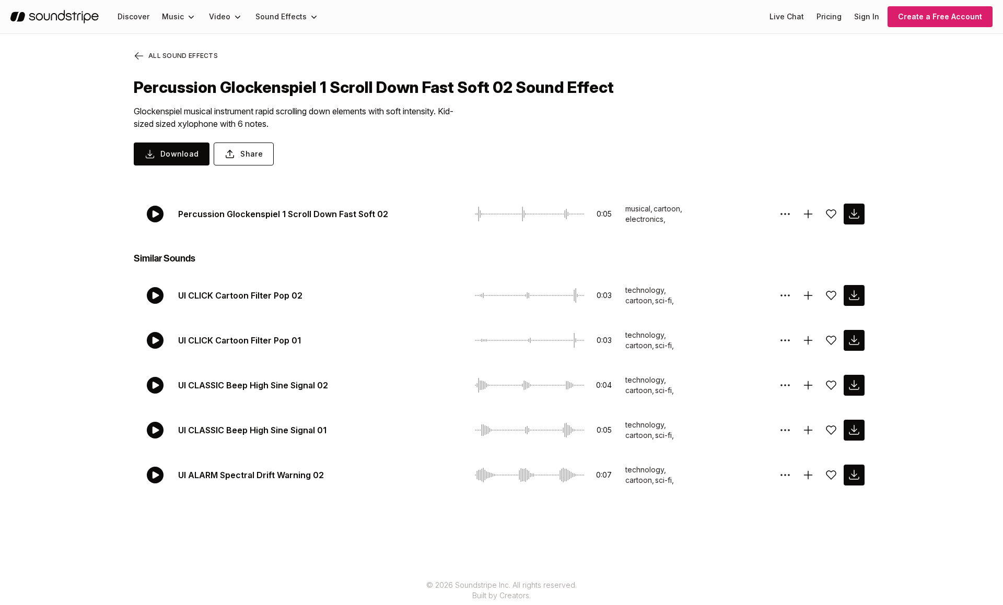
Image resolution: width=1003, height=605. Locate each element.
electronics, (645, 219)
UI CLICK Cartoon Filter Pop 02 (240, 295)
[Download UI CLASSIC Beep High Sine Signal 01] (854, 430)
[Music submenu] (191, 16)
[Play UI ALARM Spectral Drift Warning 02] (155, 475)
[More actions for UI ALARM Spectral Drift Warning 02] (785, 475)
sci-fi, (664, 300)
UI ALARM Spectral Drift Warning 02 (251, 475)
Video (219, 16)
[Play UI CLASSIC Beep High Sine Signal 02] (155, 385)
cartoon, (668, 208)
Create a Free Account (940, 16)
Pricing (829, 16)
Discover (133, 16)
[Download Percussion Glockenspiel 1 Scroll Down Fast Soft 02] (854, 214)
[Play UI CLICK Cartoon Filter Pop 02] (155, 295)
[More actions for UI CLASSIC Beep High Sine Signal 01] (785, 430)
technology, (645, 290)
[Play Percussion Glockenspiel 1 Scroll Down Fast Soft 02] (155, 214)
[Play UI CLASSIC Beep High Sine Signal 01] (155, 430)
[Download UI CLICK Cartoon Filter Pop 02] (854, 295)
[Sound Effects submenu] (314, 16)
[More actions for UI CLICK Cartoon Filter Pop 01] (785, 340)
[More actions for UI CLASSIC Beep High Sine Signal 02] (785, 385)
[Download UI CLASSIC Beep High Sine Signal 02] (854, 385)
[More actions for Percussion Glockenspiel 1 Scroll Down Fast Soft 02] (785, 214)
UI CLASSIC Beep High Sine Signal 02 (253, 385)
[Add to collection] (808, 214)
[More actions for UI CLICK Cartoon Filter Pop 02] (785, 295)
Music (173, 16)
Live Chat (786, 16)
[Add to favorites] (831, 214)
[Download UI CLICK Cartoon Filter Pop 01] (854, 340)
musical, (638, 208)
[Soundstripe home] (54, 16)
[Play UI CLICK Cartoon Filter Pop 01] (155, 340)
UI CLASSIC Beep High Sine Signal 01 (252, 430)
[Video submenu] (237, 16)
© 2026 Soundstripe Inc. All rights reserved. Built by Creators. (501, 590)
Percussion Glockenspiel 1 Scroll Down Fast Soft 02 (283, 214)
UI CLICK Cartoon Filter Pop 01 (239, 340)
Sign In (866, 16)
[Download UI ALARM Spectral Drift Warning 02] (854, 475)
